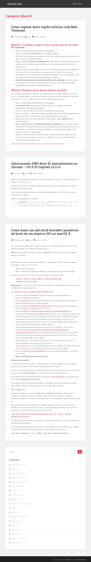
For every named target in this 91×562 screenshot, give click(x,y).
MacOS (14, 469)
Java (13, 508)
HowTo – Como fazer (20, 504)
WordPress (81, 560)
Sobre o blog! (77, 4)
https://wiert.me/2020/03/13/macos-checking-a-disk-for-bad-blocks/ (40, 144)
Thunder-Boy (14, 3)
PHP (13, 525)
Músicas (15, 521)
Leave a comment (40, 37)
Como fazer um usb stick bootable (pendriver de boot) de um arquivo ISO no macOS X (45, 232)
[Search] (80, 452)
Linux (14, 512)
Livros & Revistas (18, 517)
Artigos (14, 478)
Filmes (14, 499)
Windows (15, 543)
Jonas (28, 37)
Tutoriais (15, 534)
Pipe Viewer (38, 386)
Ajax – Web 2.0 (17, 473)
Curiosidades (16, 486)
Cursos (14, 491)
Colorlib (67, 560)
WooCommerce (17, 465)
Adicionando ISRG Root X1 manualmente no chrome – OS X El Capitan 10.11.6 (44, 165)
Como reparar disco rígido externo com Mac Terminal (44, 28)
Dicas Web (16, 495)
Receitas (15, 530)
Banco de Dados (18, 482)
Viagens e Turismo (18, 538)
